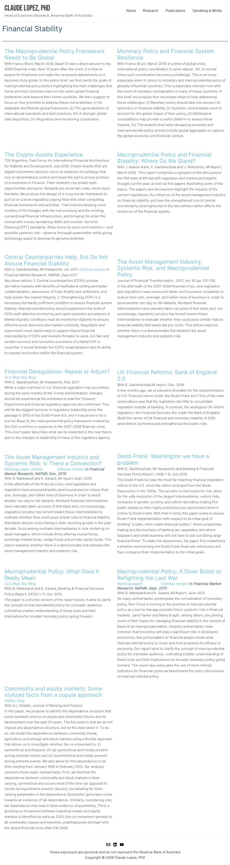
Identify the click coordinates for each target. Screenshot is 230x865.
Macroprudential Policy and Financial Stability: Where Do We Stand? (164, 157)
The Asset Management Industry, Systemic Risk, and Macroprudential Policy (163, 268)
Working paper (139, 583)
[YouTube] (122, 845)
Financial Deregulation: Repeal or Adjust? (57, 371)
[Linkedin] (115, 845)
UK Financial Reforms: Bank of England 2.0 (167, 375)
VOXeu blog (15, 700)
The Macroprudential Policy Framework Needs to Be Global (54, 54)
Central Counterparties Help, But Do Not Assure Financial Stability (56, 260)
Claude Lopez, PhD (27, 8)
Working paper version (23, 469)
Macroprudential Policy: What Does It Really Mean (51, 574)
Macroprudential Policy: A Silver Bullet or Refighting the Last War (169, 574)
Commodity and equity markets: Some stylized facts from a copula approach (53, 691)
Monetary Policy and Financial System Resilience (165, 54)
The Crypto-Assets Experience (43, 154)
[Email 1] (108, 845)
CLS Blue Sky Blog (20, 377)
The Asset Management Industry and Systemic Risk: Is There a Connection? (53, 460)
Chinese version (93, 269)
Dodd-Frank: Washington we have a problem (163, 459)
